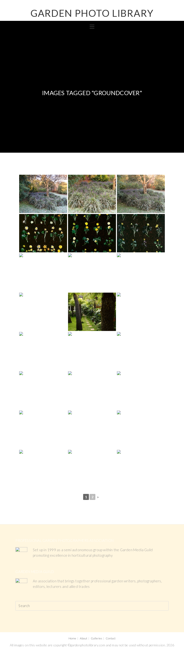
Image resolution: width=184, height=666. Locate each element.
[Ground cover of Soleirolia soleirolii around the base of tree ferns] (92, 469)
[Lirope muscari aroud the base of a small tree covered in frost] (43, 194)
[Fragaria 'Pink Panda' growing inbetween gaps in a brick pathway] (43, 351)
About (83, 638)
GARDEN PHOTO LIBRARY (92, 13)
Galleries (96, 638)
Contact (110, 638)
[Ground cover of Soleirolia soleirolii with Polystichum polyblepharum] (43, 469)
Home (72, 638)
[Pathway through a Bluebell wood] (92, 272)
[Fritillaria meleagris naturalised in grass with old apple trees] (141, 469)
